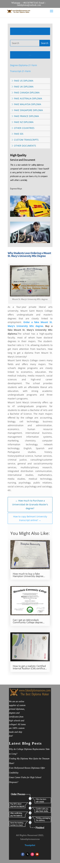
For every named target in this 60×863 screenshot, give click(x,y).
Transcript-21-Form (20, 71)
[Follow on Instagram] (32, 854)
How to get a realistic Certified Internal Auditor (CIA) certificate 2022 (30, 667)
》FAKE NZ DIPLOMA (22, 122)
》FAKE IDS (17, 133)
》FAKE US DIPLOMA (22, 80)
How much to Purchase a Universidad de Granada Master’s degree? (30, 504)
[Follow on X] (27, 854)
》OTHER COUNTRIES (23, 127)
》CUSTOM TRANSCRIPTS (25, 139)
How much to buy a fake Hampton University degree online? (28, 575)
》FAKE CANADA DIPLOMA (26, 92)
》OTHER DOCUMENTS (24, 145)
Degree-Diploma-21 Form (23, 65)
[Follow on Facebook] (22, 854)
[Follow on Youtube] (37, 854)
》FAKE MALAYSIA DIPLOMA (26, 104)
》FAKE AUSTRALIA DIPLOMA (27, 98)
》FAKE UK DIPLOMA (22, 86)
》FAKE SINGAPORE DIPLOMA (27, 110)
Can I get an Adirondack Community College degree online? (28, 621)
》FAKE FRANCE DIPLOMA (25, 116)
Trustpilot (30, 845)
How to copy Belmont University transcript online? (30, 518)
